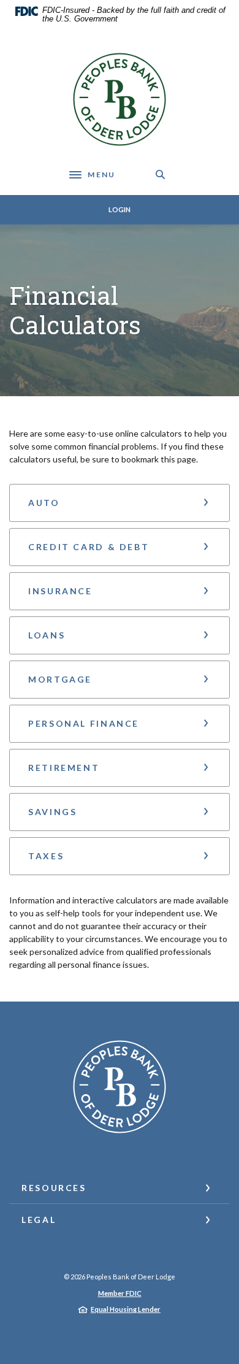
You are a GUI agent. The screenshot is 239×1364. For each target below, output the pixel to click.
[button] (119, 503)
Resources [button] (53, 1187)
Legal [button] (38, 1219)
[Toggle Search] (160, 174)
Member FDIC (120, 1293)
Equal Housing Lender (126, 1309)
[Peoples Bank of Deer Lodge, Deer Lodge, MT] (119, 99)
